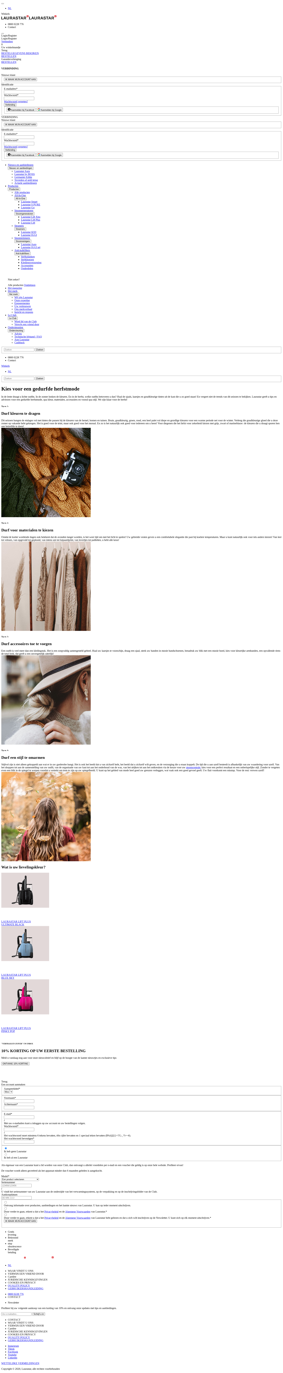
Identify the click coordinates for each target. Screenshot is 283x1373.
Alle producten (22, 192)
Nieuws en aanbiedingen (20, 164)
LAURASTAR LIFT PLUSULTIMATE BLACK (16, 923)
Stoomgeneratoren (23, 210)
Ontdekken (29, 285)
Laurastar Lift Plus (30, 219)
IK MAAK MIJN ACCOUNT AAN (20, 79)
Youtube (12, 1354)
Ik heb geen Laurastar (15, 1151)
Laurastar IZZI (28, 232)
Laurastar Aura (22, 171)
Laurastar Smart (29, 201)
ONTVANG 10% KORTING (15, 1063)
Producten (13, 186)
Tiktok (11, 1348)
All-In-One (20, 195)
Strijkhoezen (27, 259)
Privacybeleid (51, 1211)
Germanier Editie (23, 177)
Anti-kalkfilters (22, 250)
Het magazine (15, 288)
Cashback (19, 342)
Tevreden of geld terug (26, 180)
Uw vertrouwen (22, 306)
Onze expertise (22, 300)
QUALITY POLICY (19, 1285)
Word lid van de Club (25, 321)
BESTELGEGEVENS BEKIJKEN (20, 53)
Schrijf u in (39, 1314)
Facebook (13, 1351)
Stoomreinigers (22, 238)
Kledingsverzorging (31, 262)
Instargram (13, 1346)
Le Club (12, 315)
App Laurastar (21, 339)
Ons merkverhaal (23, 309)
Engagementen (22, 303)
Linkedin (12, 1357)
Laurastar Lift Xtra (30, 216)
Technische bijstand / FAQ (28, 336)
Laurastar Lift (28, 222)
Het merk (13, 291)
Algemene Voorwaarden (77, 1211)
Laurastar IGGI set (30, 247)
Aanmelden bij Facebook (22, 110)
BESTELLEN (8, 56)
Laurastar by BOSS (24, 174)
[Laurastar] (141, 17)
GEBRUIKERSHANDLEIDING (25, 1288)
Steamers (19, 225)
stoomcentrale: (193, 767)
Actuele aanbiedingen (25, 183)
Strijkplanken (28, 256)
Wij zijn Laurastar (23, 297)
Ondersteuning (15, 327)
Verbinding (7, 41)
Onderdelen (27, 268)
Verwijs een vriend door (26, 324)
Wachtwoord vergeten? (16, 101)
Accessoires (27, 265)
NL (9, 8)
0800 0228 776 (16, 1294)
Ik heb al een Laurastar (16, 1157)
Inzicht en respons (23, 312)
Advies (18, 333)
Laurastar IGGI (29, 235)
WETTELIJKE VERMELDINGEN (20, 1363)
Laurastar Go (28, 207)
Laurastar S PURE (30, 204)
